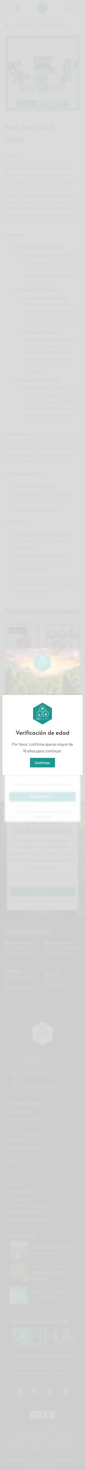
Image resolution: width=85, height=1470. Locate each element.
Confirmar (42, 762)
